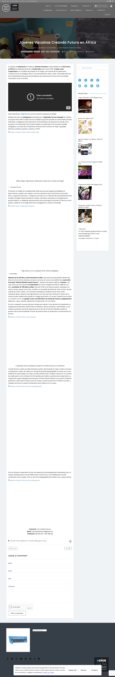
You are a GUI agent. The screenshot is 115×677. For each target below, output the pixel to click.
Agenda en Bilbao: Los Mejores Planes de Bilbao (90, 140)
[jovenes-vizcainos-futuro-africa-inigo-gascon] (40, 503)
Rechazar (84, 670)
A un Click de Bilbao (61, 6)
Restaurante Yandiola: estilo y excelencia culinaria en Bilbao (90, 206)
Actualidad (37, 51)
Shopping (74, 6)
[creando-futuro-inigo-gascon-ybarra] (40, 237)
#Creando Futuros (15, 541)
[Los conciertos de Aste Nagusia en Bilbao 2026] (86, 172)
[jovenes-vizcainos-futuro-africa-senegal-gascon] (40, 427)
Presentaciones (55, 51)
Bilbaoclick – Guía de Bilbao (10, 1)
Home (34, 48)
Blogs (40, 48)
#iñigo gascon (39, 541)
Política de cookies (48, 672)
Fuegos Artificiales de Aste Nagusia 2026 (90, 97)
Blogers (44, 48)
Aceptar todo (73, 670)
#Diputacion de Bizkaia (27, 541)
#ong (44, 541)
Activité (107, 14)
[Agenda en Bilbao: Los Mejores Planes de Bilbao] (86, 149)
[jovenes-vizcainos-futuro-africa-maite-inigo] (40, 155)
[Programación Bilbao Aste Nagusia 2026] (86, 193)
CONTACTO (101, 10)
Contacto (22, 1)
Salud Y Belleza (75, 10)
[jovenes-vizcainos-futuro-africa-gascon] (40, 340)
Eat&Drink (85, 6)
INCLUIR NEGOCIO (31, 1)
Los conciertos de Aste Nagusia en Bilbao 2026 (90, 163)
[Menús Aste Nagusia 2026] (86, 127)
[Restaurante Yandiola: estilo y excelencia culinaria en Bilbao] (86, 216)
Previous (13, 548)
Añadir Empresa (102, 6)
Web (9, 578)
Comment (11, 586)
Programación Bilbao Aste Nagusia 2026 (90, 184)
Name (10, 563)
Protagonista (48, 10)
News (47, 6)
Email (10, 571)
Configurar (94, 670)
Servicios (89, 10)
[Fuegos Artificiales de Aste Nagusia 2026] (86, 106)
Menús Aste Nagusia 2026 (86, 118)
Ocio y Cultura (60, 10)
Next (67, 548)
